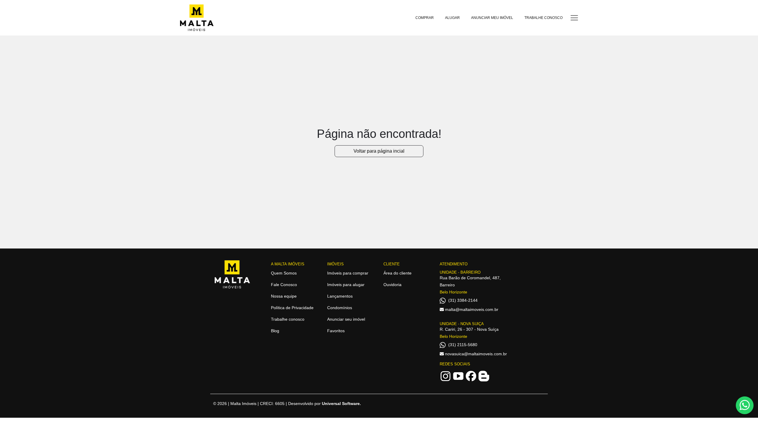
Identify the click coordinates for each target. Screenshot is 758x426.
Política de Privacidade (292, 307)
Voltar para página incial (379, 151)
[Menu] (574, 17)
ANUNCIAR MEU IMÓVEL (492, 18)
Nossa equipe (284, 296)
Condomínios (339, 307)
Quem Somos (284, 273)
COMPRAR (424, 18)
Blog (275, 330)
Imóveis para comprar (347, 273)
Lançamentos (340, 296)
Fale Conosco (284, 284)
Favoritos (336, 330)
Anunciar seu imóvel (346, 319)
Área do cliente (397, 273)
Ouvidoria (392, 284)
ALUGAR (452, 18)
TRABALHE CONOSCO (543, 18)
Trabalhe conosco (287, 319)
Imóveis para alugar (345, 284)
